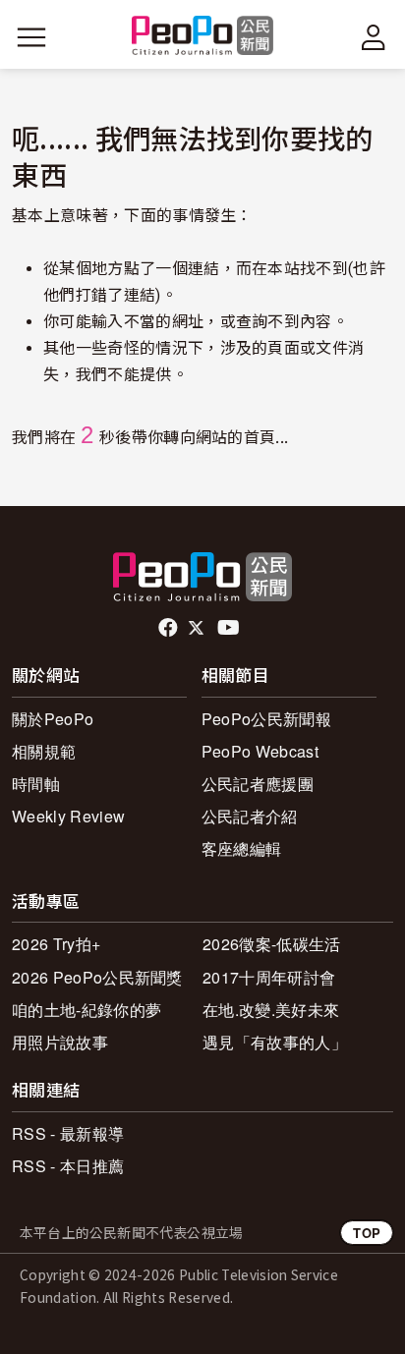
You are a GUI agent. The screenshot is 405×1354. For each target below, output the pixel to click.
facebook (169, 628)
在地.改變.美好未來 (270, 1009)
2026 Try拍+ (56, 943)
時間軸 (36, 783)
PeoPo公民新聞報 (266, 718)
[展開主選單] (31, 37)
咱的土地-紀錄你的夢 (86, 1009)
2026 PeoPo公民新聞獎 (97, 977)
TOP (366, 1232)
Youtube (230, 628)
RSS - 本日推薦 (68, 1166)
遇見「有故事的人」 (274, 1042)
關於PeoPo (52, 718)
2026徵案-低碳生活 (271, 943)
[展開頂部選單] (373, 37)
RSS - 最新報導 (68, 1133)
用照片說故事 (60, 1042)
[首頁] (203, 37)
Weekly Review (68, 816)
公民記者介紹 (250, 816)
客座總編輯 (242, 848)
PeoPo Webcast (260, 751)
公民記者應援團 (258, 783)
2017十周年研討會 (268, 977)
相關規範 (44, 751)
